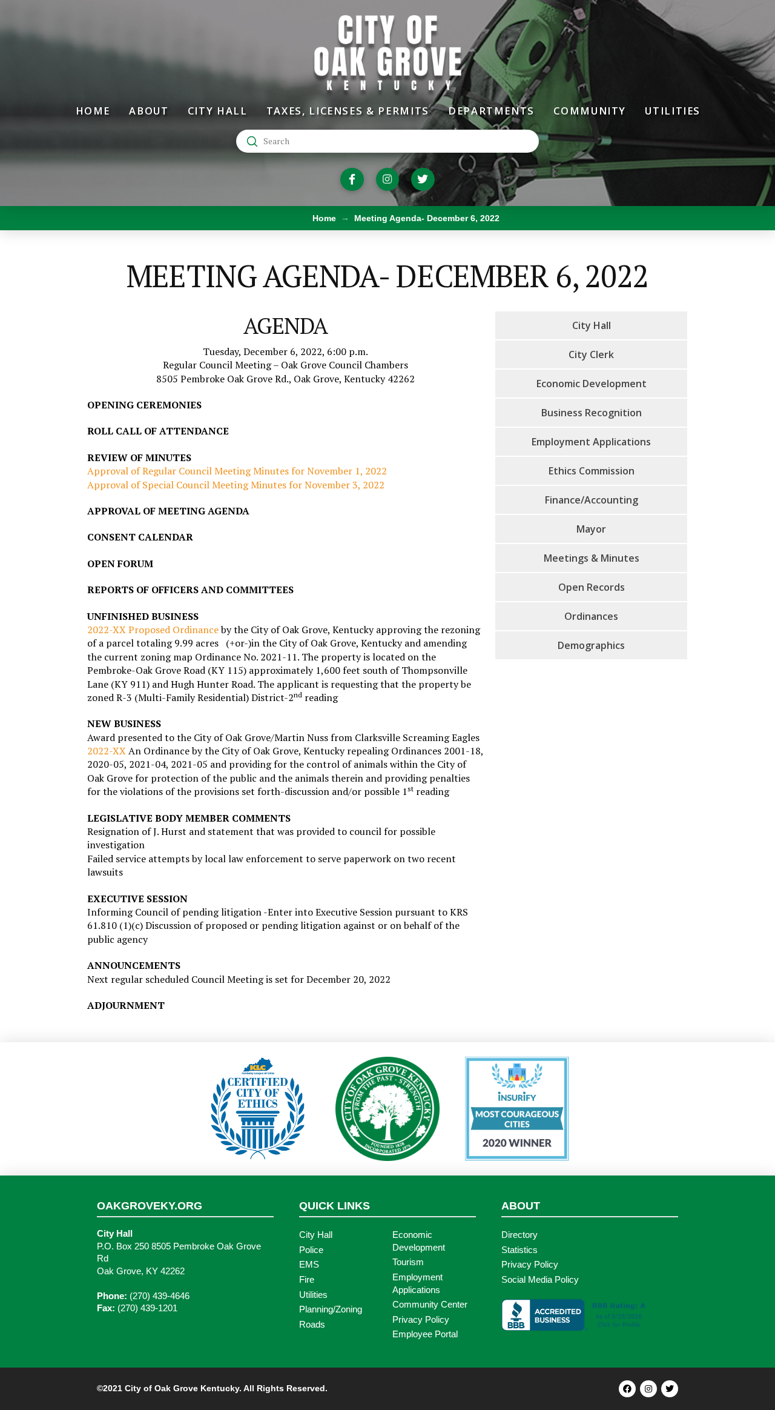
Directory (519, 1235)
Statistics (519, 1250)
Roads (312, 1324)
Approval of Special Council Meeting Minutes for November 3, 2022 (235, 484)
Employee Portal (425, 1334)
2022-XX (106, 750)
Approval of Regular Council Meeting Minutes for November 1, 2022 (237, 470)
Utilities (313, 1295)
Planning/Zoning (330, 1309)
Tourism (408, 1262)
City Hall (315, 1235)
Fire (306, 1280)
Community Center (429, 1304)
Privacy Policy (420, 1320)
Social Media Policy (540, 1280)
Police (311, 1250)
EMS (309, 1264)
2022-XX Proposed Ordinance (153, 629)
